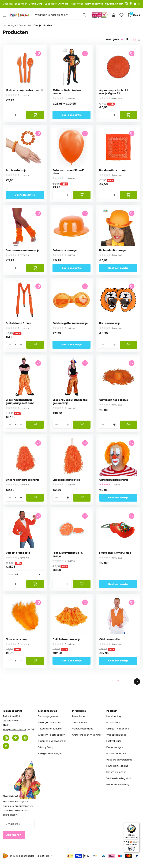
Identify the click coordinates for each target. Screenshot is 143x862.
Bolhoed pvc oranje (64, 250)
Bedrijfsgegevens (48, 716)
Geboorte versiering (118, 784)
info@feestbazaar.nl (14, 729)
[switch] (131, 849)
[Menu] (137, 825)
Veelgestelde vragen (50, 753)
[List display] (139, 39)
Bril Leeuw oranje (109, 323)
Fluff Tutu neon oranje (66, 639)
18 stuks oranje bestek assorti (24, 90)
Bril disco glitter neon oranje (70, 323)
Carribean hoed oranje (113, 400)
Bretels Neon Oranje (18, 323)
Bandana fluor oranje (112, 170)
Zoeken (84, 15)
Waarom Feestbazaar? (51, 734)
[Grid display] (134, 39)
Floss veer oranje (16, 639)
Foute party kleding (117, 766)
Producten (25, 25)
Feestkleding (113, 716)
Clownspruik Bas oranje (114, 480)
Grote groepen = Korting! (86, 734)
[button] (21, 115)
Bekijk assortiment (5, 14)
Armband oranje (16, 170)
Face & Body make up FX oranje (67, 554)
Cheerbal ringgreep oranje (22, 480)
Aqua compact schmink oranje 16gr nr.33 (114, 92)
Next (137, 681)
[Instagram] (126, 3)
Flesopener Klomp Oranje (115, 553)
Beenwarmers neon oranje (22, 250)
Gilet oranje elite (109, 639)
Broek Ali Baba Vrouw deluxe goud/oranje (70, 401)
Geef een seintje (71, 115)
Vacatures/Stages (82, 728)
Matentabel (78, 716)
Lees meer (21, 3)
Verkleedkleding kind (118, 778)
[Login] (113, 15)
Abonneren (14, 835)
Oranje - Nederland (117, 728)
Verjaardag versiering (119, 759)
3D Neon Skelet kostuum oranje (67, 92)
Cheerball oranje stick (66, 480)
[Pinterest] (131, 3)
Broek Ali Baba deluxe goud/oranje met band (20, 401)
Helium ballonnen (116, 772)
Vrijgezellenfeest (116, 734)
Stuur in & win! (80, 722)
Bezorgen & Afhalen (49, 722)
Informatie (79, 711)
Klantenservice (47, 711)
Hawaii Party (113, 722)
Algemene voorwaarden (52, 741)
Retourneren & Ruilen (50, 728)
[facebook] (135, 3)
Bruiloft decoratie (116, 753)
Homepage (9, 25)
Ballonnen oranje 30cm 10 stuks (68, 172)
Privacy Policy (46, 747)
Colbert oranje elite (18, 553)
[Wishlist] (121, 15)
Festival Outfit (113, 741)
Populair (111, 711)
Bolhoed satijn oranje (112, 250)
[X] (139, 3)
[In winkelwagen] (35, 115)
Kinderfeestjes (114, 747)
